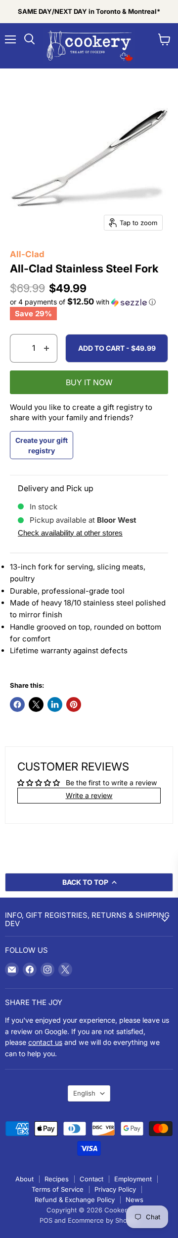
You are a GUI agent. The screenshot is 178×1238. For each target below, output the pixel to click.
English (84, 1093)
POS (46, 1220)
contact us (45, 1042)
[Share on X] (36, 704)
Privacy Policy (115, 1189)
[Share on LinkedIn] (54, 704)
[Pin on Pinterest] (73, 704)
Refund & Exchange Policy (75, 1200)
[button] (89, 302)
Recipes (56, 1179)
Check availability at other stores (70, 533)
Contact (91, 1179)
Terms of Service (58, 1189)
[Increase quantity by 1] (46, 348)
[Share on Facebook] (17, 704)
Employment (133, 1179)
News (134, 1200)
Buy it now (89, 382)
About (24, 1179)
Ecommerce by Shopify (103, 1220)
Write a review (89, 795)
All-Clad (27, 254)
